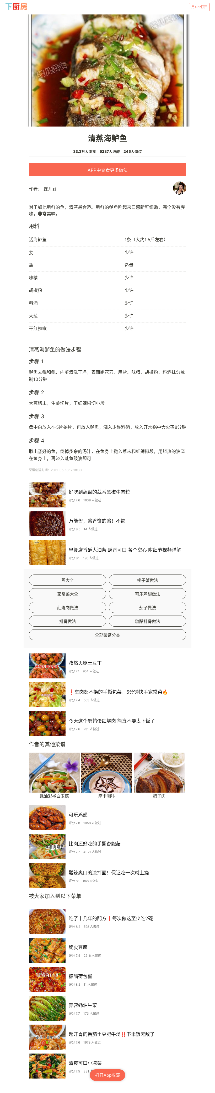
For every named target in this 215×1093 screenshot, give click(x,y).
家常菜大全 (67, 594)
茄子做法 (147, 607)
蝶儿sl (50, 189)
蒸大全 (67, 580)
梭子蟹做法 (147, 580)
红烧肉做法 (67, 607)
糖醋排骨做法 (147, 621)
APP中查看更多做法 (108, 170)
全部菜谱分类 (107, 635)
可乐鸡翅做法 (147, 594)
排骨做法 (67, 621)
